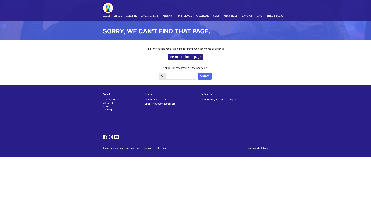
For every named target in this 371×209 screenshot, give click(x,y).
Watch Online (149, 15)
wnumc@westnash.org (164, 103)
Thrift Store (275, 15)
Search (205, 76)
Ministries (230, 15)
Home (106, 15)
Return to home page (185, 57)
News (216, 15)
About (118, 15)
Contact (247, 15)
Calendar (202, 15)
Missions (168, 15)
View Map (108, 109)
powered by (256, 150)
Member (131, 15)
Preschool (185, 15)
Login (163, 148)
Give (259, 15)
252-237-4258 (160, 99)
